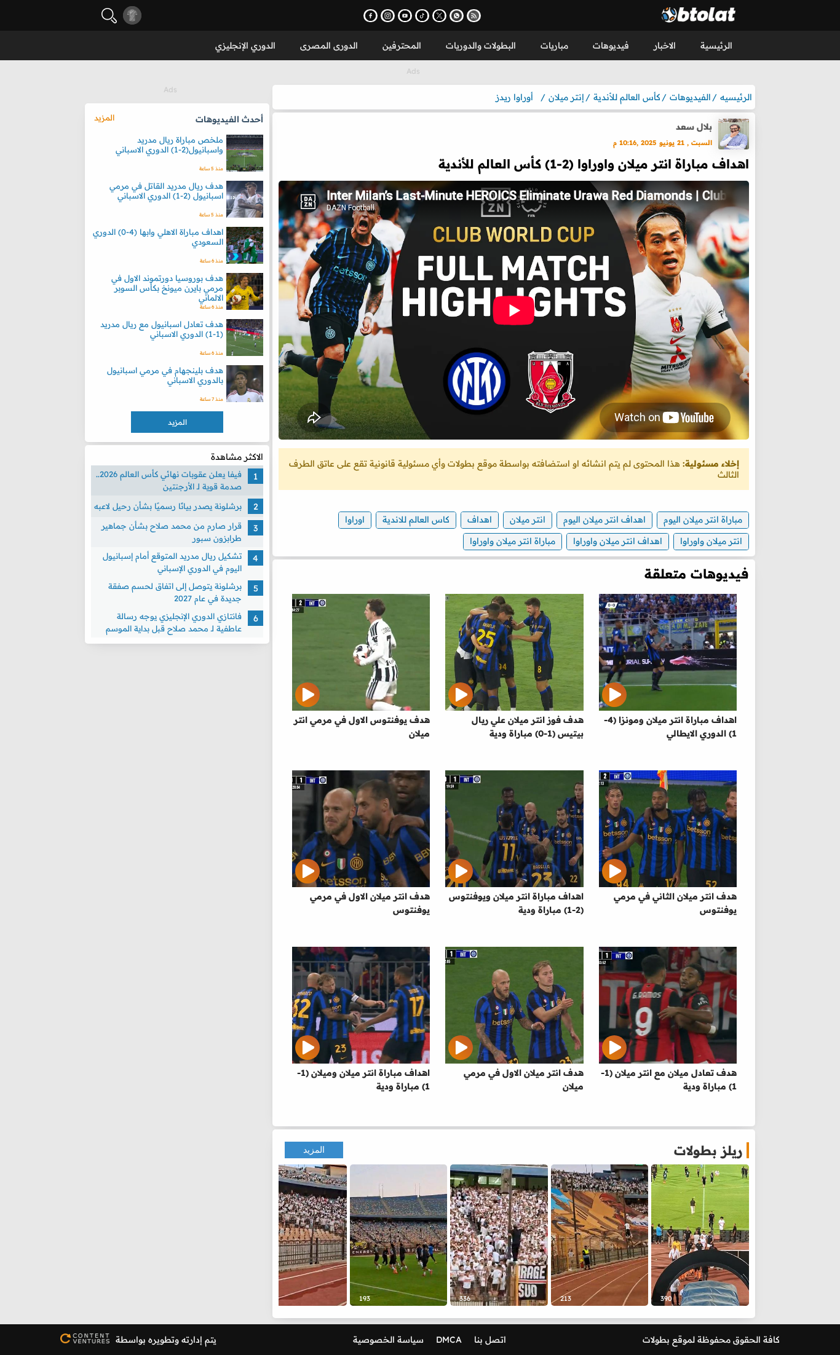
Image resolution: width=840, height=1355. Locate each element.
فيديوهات (611, 45)
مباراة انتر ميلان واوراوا (512, 541)
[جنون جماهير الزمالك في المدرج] (499, 1235)
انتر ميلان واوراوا (711, 541)
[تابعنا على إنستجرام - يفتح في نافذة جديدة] (388, 15)
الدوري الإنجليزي (245, 45)
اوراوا (355, 519)
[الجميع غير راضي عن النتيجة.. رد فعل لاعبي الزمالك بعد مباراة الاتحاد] (700, 1235)
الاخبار (665, 45)
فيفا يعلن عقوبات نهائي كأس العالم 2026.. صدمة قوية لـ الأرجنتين (169, 480)
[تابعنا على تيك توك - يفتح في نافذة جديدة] (422, 15)
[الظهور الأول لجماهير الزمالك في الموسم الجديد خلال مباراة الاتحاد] (298, 1235)
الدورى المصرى (329, 45)
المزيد (314, 1150)
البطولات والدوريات (481, 45)
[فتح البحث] (109, 15)
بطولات (656, 1339)
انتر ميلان (527, 519)
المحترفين (401, 45)
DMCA (449, 1339)
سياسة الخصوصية (388, 1339)
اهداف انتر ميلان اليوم (604, 519)
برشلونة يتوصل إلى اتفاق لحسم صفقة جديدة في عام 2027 (175, 592)
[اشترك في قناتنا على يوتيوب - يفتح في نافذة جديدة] (405, 15)
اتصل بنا (490, 1339)
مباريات (554, 45)
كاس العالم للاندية (416, 519)
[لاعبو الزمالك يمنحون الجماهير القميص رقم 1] (399, 1235)
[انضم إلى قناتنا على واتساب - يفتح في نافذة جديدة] (457, 15)
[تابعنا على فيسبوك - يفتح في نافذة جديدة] (370, 15)
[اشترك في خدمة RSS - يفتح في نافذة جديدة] (474, 15)
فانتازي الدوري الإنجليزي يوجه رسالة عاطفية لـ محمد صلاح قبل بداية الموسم (174, 622)
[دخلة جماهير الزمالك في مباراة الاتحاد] (600, 1235)
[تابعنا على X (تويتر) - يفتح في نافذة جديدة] (439, 15)
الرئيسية (716, 45)
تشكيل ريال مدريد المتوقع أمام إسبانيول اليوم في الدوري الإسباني (172, 562)
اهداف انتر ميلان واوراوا (617, 541)
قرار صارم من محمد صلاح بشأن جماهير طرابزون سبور (171, 532)
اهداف (479, 519)
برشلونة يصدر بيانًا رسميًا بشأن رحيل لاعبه (168, 506)
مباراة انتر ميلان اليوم (703, 519)
